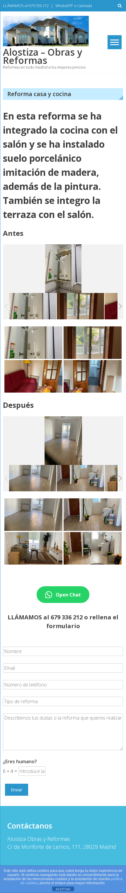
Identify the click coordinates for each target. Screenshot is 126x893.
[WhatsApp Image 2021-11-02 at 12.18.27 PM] (80, 478)
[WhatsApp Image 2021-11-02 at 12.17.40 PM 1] (80, 306)
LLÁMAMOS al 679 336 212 (26, 5)
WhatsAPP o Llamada (73, 5)
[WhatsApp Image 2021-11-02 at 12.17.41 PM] (32, 306)
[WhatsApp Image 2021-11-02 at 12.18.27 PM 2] (32, 478)
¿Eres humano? (20, 761)
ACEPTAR (63, 889)
